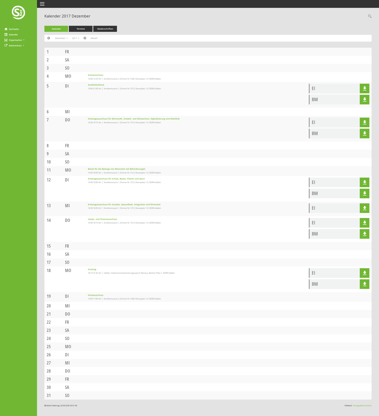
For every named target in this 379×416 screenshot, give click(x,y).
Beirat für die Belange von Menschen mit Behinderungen (116, 168)
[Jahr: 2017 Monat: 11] (48, 38)
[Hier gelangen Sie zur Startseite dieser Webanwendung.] (18, 12)
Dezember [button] (60, 38)
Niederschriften (105, 28)
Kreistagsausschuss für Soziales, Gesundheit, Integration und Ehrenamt (124, 204)
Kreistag (92, 269)
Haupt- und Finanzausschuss (102, 219)
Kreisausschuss (95, 75)
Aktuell (94, 38)
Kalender (13, 34)
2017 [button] (74, 38)
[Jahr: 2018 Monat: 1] (84, 38)
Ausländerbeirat (96, 84)
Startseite (14, 29)
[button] (18, 40)
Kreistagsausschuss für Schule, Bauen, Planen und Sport (116, 178)
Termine (81, 28)
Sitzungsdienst (362, 405)
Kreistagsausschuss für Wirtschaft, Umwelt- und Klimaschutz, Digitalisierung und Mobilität (134, 118)
